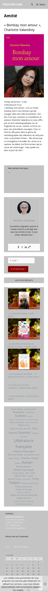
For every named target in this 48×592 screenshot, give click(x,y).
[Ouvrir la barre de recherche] (32, 4)
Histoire (13, 432)
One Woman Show (31, 454)
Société (30, 476)
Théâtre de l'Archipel (23, 489)
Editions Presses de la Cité (20, 428)
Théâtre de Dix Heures (23, 487)
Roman (27, 462)
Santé (32, 473)
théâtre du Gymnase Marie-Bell (23, 495)
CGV (7, 546)
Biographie (18, 412)
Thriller (35, 478)
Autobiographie (30, 409)
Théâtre (14, 483)
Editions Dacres (32, 420)
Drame (30, 416)
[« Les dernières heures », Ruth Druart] (24, 299)
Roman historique (24, 469)
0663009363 (15, 525)
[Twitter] (22, 247)
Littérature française (23, 443)
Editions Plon (23, 425)
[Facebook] (18, 247)
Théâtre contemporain (30, 483)
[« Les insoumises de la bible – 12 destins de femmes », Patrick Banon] (24, 360)
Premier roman (30, 458)
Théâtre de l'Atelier (24, 492)
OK (28, 590)
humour (25, 432)
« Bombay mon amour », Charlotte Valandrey (22, 27)
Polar (11, 458)
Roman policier (18, 473)
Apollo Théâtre (17, 409)
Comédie (20, 416)
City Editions (29, 412)
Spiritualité (27, 479)
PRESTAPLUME (12, 4)
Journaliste (24, 436)
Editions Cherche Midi (17, 420)
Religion (18, 463)
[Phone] (29, 247)
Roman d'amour (23, 466)
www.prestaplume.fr (19, 240)
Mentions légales (21, 546)
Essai (35, 428)
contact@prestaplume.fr (15, 528)
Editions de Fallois (16, 422)
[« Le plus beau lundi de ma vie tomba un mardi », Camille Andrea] (24, 329)
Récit (27, 473)
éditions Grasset (24, 498)
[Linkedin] (26, 247)
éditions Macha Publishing (23, 501)
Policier (17, 458)
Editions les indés (31, 422)
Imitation (35, 433)
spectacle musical (15, 479)
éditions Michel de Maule (24, 504)
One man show (15, 454)
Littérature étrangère (24, 451)
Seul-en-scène (20, 476)
